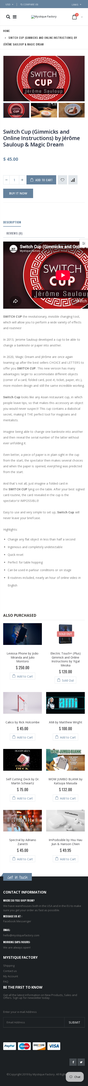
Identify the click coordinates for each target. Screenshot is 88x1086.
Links (75, 4)
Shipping (9, 965)
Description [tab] (12, 222)
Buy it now (18, 193)
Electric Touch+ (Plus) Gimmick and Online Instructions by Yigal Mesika (65, 659)
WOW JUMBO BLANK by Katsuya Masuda (65, 781)
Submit (74, 1022)
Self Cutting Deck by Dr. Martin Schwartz (22, 781)
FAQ (5, 981)
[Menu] (14, 17)
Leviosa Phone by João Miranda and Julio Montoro (22, 657)
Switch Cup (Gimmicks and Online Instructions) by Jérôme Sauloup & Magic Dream (41, 138)
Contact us (10, 971)
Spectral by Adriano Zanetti (22, 842)
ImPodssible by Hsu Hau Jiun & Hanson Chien (65, 842)
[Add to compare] (73, 179)
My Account (10, 976)
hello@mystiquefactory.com (21, 935)
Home (6, 31)
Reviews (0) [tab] (14, 233)
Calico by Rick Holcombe (23, 722)
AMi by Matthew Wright (65, 722)
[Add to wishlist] (62, 179)
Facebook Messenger (17, 921)
